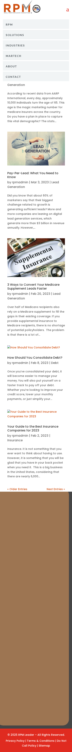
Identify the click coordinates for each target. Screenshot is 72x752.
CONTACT (13, 76)
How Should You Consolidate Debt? (34, 357)
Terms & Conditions (41, 741)
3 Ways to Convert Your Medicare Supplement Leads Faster (33, 286)
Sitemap (44, 746)
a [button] (67, 9)
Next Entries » (56, 489)
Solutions (15, 35)
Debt (55, 363)
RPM (9, 24)
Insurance (15, 440)
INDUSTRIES (15, 45)
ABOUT (11, 66)
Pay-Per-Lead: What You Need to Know (32, 175)
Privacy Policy (15, 741)
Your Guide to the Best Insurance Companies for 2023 (32, 428)
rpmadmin (20, 182)
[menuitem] (36, 24)
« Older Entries (17, 489)
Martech (14, 56)
